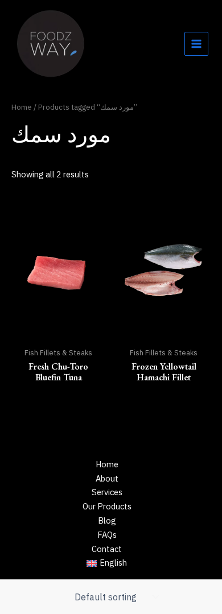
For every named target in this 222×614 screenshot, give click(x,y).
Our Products (107, 506)
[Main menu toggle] (196, 44)
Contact (107, 549)
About (107, 478)
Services (107, 492)
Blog (107, 520)
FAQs (107, 534)
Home (21, 107)
